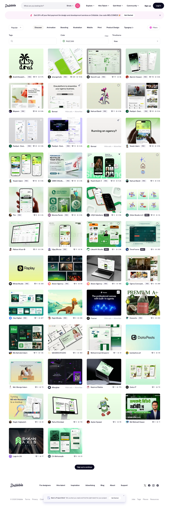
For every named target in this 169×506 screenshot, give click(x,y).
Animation (51, 27)
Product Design (113, 27)
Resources (154, 499)
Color (63, 35)
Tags (11, 35)
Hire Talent (102, 6)
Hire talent (60, 485)
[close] (160, 15)
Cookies (43, 499)
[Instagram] (153, 485)
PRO (29, 77)
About (112, 485)
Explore (89, 6)
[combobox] (43, 5)
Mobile (90, 27)
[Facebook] (149, 485)
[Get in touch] (29, 70)
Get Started (128, 15)
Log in (158, 6)
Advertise (78, 111)
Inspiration (75, 485)
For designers (45, 485)
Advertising (90, 485)
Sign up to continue (84, 467)
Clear (106, 36)
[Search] (77, 5)
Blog (102, 485)
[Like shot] (39, 70)
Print (100, 27)
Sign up (148, 6)
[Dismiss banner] (124, 495)
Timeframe (116, 35)
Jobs (133, 499)
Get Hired (117, 6)
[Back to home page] (10, 5)
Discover (38, 27)
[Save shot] (34, 70)
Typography (129, 27)
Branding (64, 27)
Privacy (35, 499)
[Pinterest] (158, 485)
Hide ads (68, 111)
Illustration (77, 27)
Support (124, 485)
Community (132, 6)
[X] (145, 485)
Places (145, 499)
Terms (27, 499)
